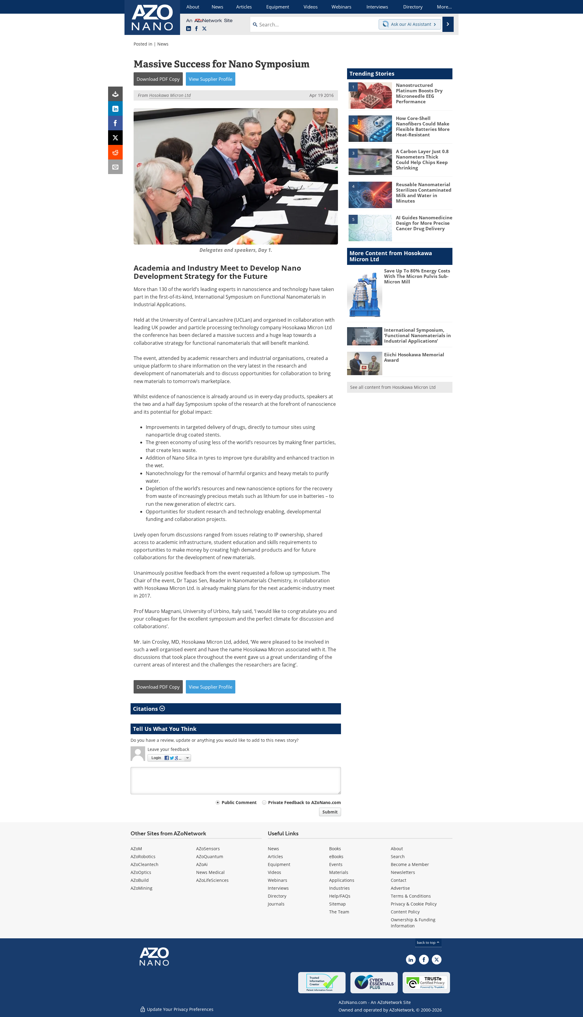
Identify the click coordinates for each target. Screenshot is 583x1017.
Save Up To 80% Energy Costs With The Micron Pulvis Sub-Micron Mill (417, 276)
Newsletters (403, 872)
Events (336, 864)
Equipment (279, 864)
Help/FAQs (339, 896)
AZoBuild (140, 880)
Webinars (277, 880)
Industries (339, 888)
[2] (370, 128)
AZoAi (202, 864)
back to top (426, 942)
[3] (370, 161)
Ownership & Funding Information (413, 923)
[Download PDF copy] (115, 94)
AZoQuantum (209, 856)
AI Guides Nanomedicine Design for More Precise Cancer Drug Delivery (424, 222)
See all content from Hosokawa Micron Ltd (393, 387)
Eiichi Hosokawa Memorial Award (414, 357)
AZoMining (141, 888)
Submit (330, 812)
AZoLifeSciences (212, 880)
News (163, 44)
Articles (275, 856)
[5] (370, 227)
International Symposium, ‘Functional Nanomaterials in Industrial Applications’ (417, 335)
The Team (339, 912)
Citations (146, 708)
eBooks (336, 856)
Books (335, 848)
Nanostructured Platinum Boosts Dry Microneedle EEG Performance (419, 93)
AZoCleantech (145, 864)
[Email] (115, 166)
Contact (398, 880)
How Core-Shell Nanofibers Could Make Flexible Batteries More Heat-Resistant (423, 126)
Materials (338, 872)
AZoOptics (141, 872)
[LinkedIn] (115, 108)
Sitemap (337, 904)
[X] (115, 137)
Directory (277, 896)
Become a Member (410, 864)
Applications (341, 880)
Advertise (400, 888)
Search (398, 856)
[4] (370, 194)
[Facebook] (115, 123)
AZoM (136, 848)
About (397, 848)
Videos (274, 872)
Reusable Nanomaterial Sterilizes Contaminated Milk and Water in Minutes (424, 192)
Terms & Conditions (411, 896)
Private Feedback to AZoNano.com (304, 802)
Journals (276, 904)
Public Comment (239, 802)
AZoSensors (208, 848)
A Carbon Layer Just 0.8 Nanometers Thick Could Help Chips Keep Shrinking (422, 159)
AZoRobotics (143, 856)
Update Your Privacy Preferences (179, 1009)
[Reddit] (115, 152)
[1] (370, 95)
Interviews (278, 888)
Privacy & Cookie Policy (414, 904)
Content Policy (405, 912)
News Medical (210, 872)
